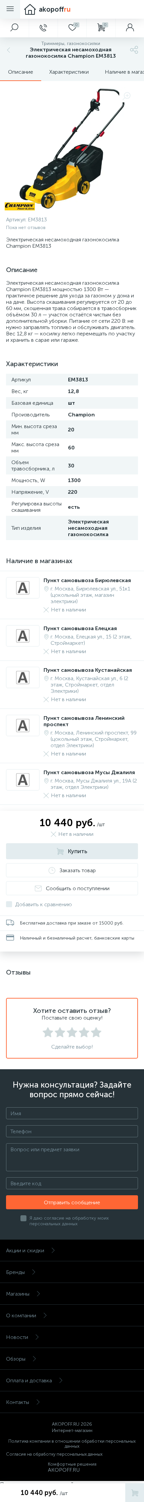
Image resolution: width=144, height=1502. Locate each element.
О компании (21, 1315)
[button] (14, 28)
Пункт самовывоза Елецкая (80, 628)
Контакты (17, 1402)
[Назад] (7, 49)
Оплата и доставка (29, 1380)
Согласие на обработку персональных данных (54, 1454)
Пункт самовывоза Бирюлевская (87, 580)
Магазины (17, 1294)
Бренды (15, 1272)
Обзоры (15, 1359)
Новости (17, 1337)
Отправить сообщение (72, 1202)
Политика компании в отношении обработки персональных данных (72, 1444)
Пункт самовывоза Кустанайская (88, 670)
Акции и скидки (25, 1250)
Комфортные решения (72, 1464)
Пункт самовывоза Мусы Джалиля (89, 772)
